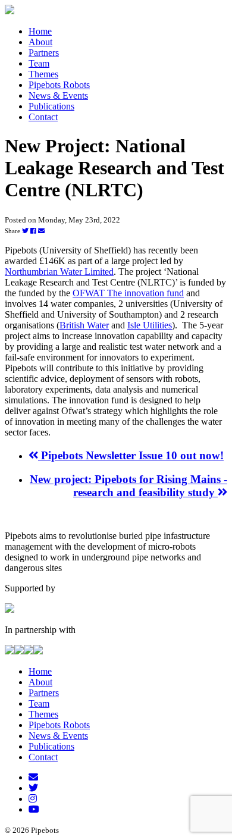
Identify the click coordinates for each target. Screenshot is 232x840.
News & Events (58, 95)
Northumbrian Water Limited (59, 272)
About (40, 42)
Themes (43, 74)
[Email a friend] (41, 230)
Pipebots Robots (59, 85)
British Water (84, 325)
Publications (51, 106)
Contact (43, 117)
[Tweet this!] (25, 230)
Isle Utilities (149, 325)
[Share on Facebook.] (33, 230)
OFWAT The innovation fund (128, 293)
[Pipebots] (9, 11)
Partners (44, 53)
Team (39, 63)
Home (40, 31)
